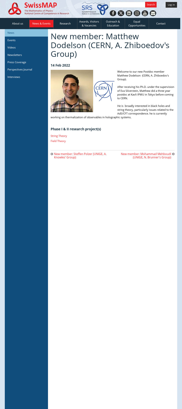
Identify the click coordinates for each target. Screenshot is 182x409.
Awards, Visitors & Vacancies (89, 23)
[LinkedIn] (129, 13)
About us (17, 23)
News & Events (41, 23)
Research (65, 23)
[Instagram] (137, 13)
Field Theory (58, 141)
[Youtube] (145, 13)
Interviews (13, 77)
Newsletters (14, 55)
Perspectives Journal (19, 69)
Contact (160, 23)
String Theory (59, 136)
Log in (171, 4)
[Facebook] (113, 13)
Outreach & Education (113, 23)
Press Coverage (16, 62)
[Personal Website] (153, 13)
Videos (11, 47)
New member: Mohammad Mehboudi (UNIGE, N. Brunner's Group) (146, 155)
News (10, 32)
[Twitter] (121, 13)
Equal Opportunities (136, 23)
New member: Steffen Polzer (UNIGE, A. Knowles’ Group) (80, 155)
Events (11, 40)
